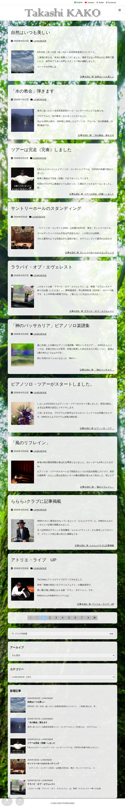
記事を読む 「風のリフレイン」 (97, 487)
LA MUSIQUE (40, 41)
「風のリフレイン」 (30, 442)
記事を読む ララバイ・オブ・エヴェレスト (92, 311)
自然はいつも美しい (30, 32)
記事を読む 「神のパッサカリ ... (97, 370)
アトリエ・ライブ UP (33, 560)
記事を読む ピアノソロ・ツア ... (97, 428)
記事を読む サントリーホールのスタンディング (89, 252)
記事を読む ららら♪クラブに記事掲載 (94, 545)
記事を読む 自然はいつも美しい (97, 76)
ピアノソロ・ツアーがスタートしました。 (52, 384)
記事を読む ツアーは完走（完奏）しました (92, 194)
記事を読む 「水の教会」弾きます (96, 135)
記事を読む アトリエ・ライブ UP (95, 604)
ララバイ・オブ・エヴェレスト (42, 267)
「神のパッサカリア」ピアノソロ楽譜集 (50, 325)
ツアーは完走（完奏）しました (41, 149)
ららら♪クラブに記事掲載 (36, 501)
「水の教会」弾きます (32, 91)
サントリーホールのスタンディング (46, 208)
